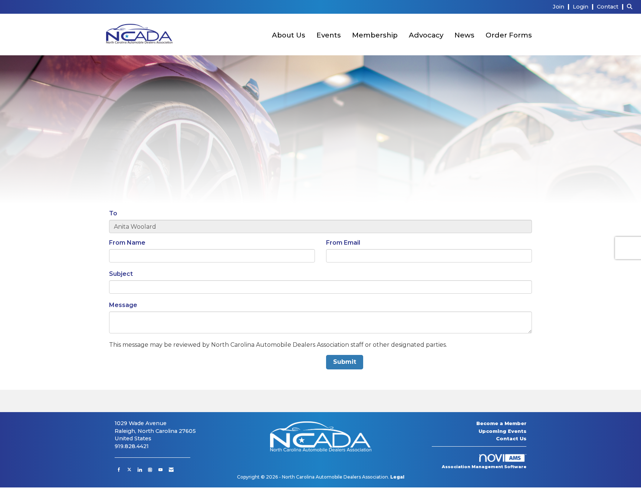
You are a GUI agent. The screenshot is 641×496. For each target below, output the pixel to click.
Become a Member (501, 423)
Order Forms (509, 35)
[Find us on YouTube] (160, 470)
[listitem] (562, 6)
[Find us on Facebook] (119, 470)
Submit (344, 361)
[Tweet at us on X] (129, 470)
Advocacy (426, 35)
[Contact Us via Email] (171, 470)
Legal (397, 477)
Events (328, 35)
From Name (127, 242)
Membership (375, 35)
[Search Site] (631, 6)
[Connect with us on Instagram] (150, 470)
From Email (343, 242)
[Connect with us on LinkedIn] (139, 470)
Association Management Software (484, 466)
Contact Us (511, 438)
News (464, 35)
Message (123, 305)
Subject (121, 273)
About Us (288, 35)
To (113, 213)
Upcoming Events (502, 431)
